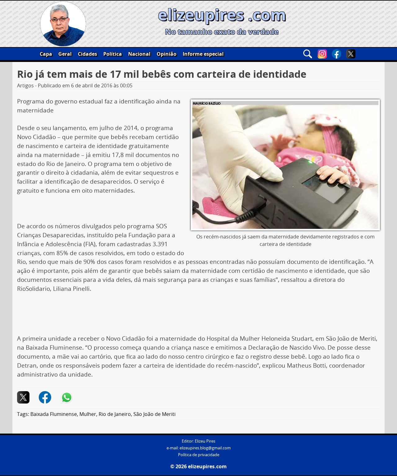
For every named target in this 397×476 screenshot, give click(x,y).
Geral (65, 53)
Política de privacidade (198, 454)
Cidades (87, 53)
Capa (46, 53)
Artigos (25, 85)
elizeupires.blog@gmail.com (205, 448)
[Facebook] (336, 54)
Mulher (87, 414)
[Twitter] (350, 54)
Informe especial (203, 53)
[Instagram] (322, 54)
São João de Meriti (154, 414)
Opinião (166, 53)
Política (112, 53)
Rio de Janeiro (115, 414)
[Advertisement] (198, 316)
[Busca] (307, 54)
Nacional (139, 53)
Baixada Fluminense (53, 414)
